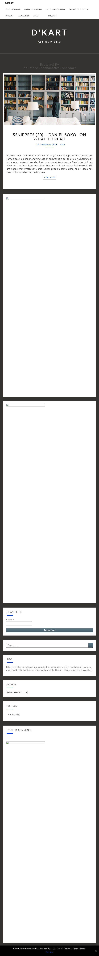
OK (47, 952)
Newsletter (23, 16)
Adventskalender (33, 9)
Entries (13, 714)
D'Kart (9, 3)
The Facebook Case (78, 9)
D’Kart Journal (12, 9)
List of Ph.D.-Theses (55, 9)
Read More (50, 177)
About (36, 16)
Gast (62, 145)
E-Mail (10, 619)
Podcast (9, 16)
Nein (51, 952)
